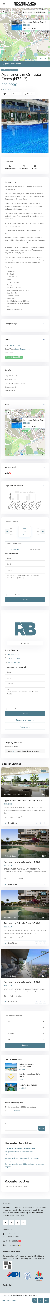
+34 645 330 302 (14, 654)
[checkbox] (6, 595)
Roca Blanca (11, 650)
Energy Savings (11, 323)
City (8, 1028)
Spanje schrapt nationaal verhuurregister (19, 1152)
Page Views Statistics (14, 485)
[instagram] (23, 1222)
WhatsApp (26, 727)
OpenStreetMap (32, 455)
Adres (7, 339)
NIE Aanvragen (10, 1155)
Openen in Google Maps (14, 357)
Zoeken (25, 1045)
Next (42, 531)
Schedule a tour (11, 522)
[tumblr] (17, 1222)
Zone (8, 1022)
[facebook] (5, 1222)
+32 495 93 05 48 (14, 658)
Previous (7, 531)
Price (8, 1039)
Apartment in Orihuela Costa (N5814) (22, 923)
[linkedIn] (11, 1222)
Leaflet (29, 60)
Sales (4, 70)
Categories (10, 1034)
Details (8, 370)
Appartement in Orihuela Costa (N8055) (23, 800)
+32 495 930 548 (11, 1245)
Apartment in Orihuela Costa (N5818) (22, 862)
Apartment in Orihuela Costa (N (34, 22)
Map (7, 404)
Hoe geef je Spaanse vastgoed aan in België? (20, 1148)
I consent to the (17, 595)
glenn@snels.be (14, 662)
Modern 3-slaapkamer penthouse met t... (27, 1065)
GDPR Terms (22, 595)
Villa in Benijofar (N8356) (28, 1085)
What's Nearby (11, 467)
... (6, 813)
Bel (26, 720)
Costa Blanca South (22, 349)
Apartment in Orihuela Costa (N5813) (22, 982)
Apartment (12, 70)
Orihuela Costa (8, 90)
